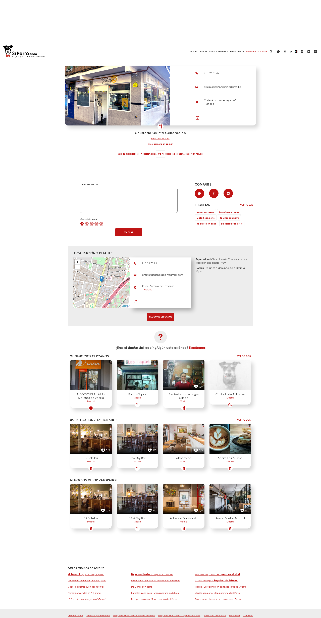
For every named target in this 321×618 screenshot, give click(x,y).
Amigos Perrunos (218, 51)
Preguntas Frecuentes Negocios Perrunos (179, 615)
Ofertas (203, 51)
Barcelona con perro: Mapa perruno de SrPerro (155, 592)
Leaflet (126, 305)
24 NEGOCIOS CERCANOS (173, 154)
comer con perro (205, 211)
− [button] (77, 267)
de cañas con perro (229, 211)
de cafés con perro (206, 223)
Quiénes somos (75, 615)
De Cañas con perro (141, 586)
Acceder (262, 51)
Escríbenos (197, 347)
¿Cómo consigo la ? (216, 580)
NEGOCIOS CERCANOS (160, 316)
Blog (233, 51)
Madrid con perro (206, 217)
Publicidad (234, 615)
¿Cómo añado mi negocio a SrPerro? (87, 599)
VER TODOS (244, 356)
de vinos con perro (229, 217)
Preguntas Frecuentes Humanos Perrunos (134, 615)
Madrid (148, 289)
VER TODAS (246, 205)
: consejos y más (86, 574)
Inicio (193, 51)
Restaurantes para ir (217, 574)
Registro (251, 51)
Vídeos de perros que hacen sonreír (86, 586)
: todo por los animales (152, 574)
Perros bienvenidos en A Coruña (84, 592)
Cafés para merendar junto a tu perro (87, 580)
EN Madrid (196, 154)
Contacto (248, 615)
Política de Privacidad (215, 615)
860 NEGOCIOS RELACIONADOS (137, 154)
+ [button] (77, 262)
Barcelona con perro (232, 223)
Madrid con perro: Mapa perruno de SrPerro (217, 592)
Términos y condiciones (98, 615)
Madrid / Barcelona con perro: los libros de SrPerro (220, 586)
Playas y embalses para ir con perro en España (218, 599)
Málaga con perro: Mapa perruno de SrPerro (154, 599)
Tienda (240, 51)
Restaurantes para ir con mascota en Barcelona (155, 580)
